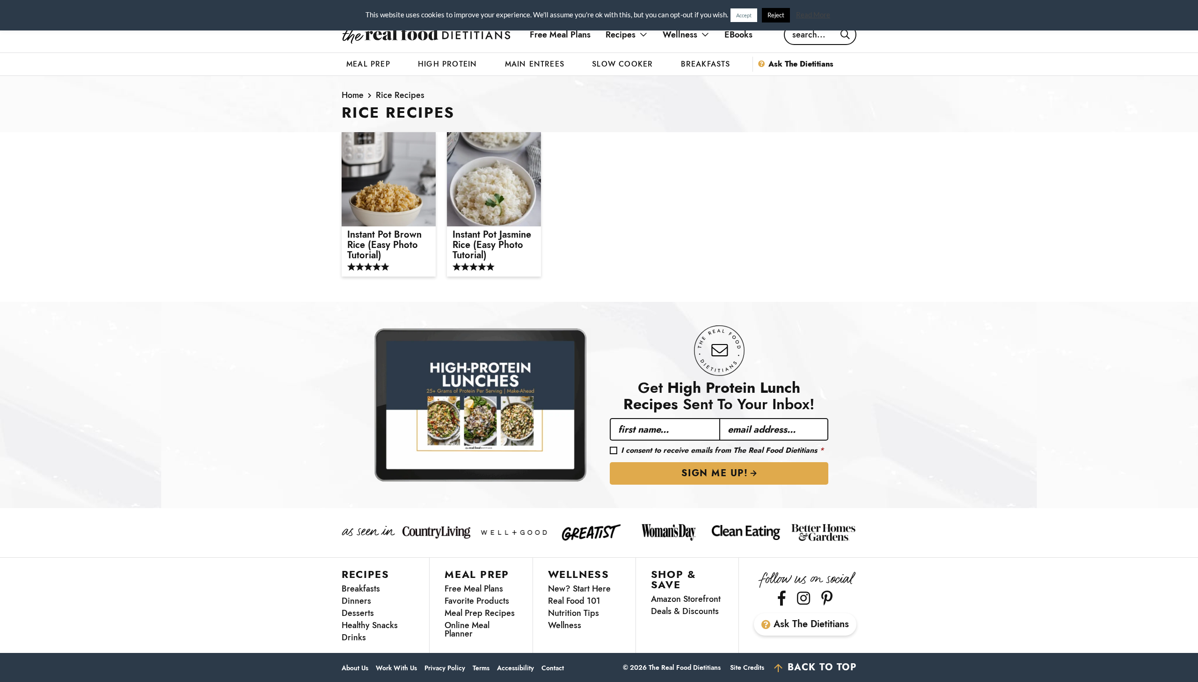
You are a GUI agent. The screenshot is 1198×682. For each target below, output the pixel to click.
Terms (481, 668)
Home (353, 95)
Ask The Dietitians (811, 624)
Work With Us (396, 668)
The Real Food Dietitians (426, 35)
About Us (355, 668)
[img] (782, 598)
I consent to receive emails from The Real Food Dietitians (722, 450)
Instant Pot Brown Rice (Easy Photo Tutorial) (384, 245)
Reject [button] (775, 15)
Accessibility (515, 668)
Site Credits (747, 667)
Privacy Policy (444, 668)
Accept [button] (744, 15)
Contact (552, 668)
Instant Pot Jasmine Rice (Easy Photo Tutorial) (492, 245)
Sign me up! (714, 473)
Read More (813, 14)
